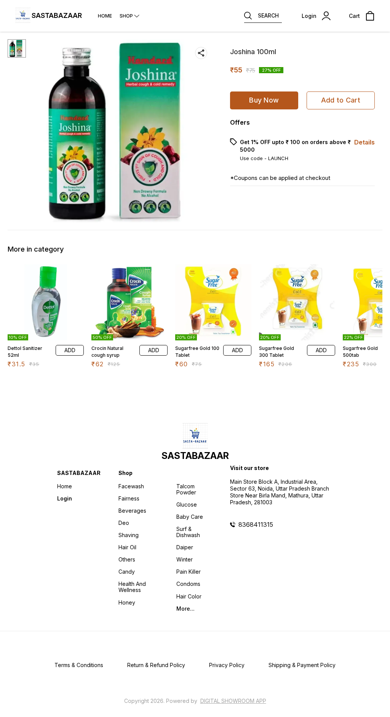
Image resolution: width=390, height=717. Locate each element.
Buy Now (264, 100)
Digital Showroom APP (233, 701)
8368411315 (255, 524)
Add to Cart (340, 100)
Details (364, 142)
